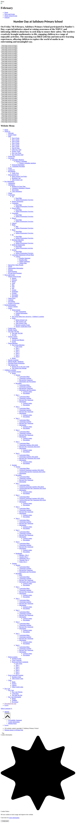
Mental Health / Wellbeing (16, 361)
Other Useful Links (17, 687)
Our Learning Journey (14, 371)
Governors (11, 158)
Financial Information (18, 165)
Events (14, 341)
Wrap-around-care (13, 175)
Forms (14, 318)
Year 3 (17, 351)
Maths (13, 225)
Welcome (11, 133)
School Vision (12, 135)
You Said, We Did (13, 331)
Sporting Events (16, 658)
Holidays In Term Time (18, 186)
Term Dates (15, 190)
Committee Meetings (18, 160)
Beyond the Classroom (26, 380)
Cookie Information (14, 722)
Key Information (9, 181)
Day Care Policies (17, 692)
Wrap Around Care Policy (19, 176)
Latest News (11, 298)
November (15, 295)
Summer (14, 465)
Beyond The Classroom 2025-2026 (29, 458)
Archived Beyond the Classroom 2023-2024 (32, 471)
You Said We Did (17, 695)
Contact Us (11, 170)
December (15, 296)
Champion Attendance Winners (21, 188)
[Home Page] (1, 3)
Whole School (16, 310)
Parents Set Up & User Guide (20, 366)
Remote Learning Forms (23, 325)
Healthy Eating (12, 330)
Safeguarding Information (15, 268)
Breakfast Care (16, 178)
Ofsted (10, 193)
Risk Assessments (21, 311)
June (13, 286)
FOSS (10, 168)
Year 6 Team (15, 138)
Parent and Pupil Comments (20, 662)
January (14, 278)
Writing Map (23, 263)
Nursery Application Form (23, 326)
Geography (15, 213)
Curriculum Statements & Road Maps (23, 255)
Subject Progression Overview (24, 200)
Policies (10, 270)
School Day (11, 156)
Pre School (15, 702)
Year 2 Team (15, 145)
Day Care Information (14, 697)
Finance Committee (21, 161)
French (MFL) (16, 208)
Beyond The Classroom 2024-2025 (29, 446)
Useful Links (12, 328)
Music (13, 230)
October (14, 293)
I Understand (4, 821)
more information (14, 817)
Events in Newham (13, 303)
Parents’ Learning (13, 360)
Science (14, 250)
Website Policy (12, 723)
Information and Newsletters (27, 381)
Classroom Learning (25, 378)
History (14, 218)
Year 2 (17, 350)
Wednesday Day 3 (24, 558)
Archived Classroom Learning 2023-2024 (31, 470)
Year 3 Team (15, 143)
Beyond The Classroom (26, 400)
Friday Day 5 (23, 562)
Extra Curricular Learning (15, 675)
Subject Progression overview (24, 248)
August (14, 290)
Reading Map (23, 260)
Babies (14, 698)
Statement (15, 338)
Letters (10, 308)
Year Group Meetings (18, 345)
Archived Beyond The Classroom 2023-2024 (32, 488)
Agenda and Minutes (18, 340)
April (13, 283)
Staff (9, 136)
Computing (15, 203)
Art (13, 196)
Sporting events (16, 677)
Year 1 (17, 348)
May (13, 285)
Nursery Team (16, 151)
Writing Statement (24, 261)
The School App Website (19, 368)
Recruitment (11, 171)
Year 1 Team (15, 146)
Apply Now (15, 173)
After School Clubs (21, 323)
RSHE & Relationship (18, 245)
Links (9, 680)
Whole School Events (10, 16)
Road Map (19, 198)
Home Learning (12, 657)
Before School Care (21, 320)
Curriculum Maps (24, 376)
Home (6, 12)
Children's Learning (10, 370)
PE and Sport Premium (15, 273)
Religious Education (18, 240)
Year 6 (17, 356)
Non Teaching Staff (17, 155)
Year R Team (16, 148)
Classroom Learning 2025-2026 (28, 445)
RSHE (17, 315)
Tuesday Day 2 (23, 557)
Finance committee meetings (27, 163)
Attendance (11, 185)
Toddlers (14, 700)
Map (17, 226)
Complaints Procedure (18, 166)
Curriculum (11, 195)
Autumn (14, 563)
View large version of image (9, 46)
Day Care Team (16, 153)
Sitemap (6, 711)
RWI (20, 575)
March (14, 281)
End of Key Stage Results (15, 265)
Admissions (11, 183)
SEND (10, 266)
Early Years (19, 346)
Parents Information (10, 305)
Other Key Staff (16, 150)
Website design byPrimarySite (13, 730)
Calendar (10, 300)
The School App (13, 365)
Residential (19, 553)
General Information (21, 313)
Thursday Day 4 (24, 560)
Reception (19, 383)
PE (13, 235)
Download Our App (10, 703)
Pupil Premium (12, 271)
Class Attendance (17, 191)
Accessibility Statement (15, 720)
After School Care (17, 180)
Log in (6, 705)
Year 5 (17, 355)
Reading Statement (24, 258)
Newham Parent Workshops (16, 363)
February (7, 17)
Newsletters (11, 301)
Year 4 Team (15, 141)
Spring (14, 373)
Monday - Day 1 (24, 555)
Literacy (14, 223)
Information (22, 401)
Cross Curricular (17, 660)
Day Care (7, 688)
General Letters (27, 391)
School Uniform (13, 306)
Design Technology (17, 201)
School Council (12, 336)
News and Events (9, 14)
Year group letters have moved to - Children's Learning (28, 316)
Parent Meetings (13, 343)
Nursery (18, 375)
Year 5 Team (15, 140)
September (15, 291)
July (13, 288)
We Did (14, 335)
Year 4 (17, 353)
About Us (7, 131)
